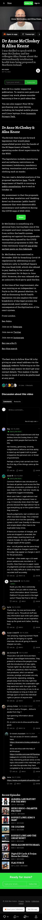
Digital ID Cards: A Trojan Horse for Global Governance (23, 855)
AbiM (9, 476)
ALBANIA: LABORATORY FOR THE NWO (23, 800)
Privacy (21, 901)
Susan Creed (12, 632)
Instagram (18, 337)
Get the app (32, 909)
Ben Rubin (5, 69)
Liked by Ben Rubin (15, 431)
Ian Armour (11, 653)
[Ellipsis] (39, 429)
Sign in (37, 3)
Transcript (29, 34)
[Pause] (2, 27)
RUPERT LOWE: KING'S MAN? (23, 818)
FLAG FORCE (17, 863)
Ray (8, 429)
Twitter (17, 332)
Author (13, 584)
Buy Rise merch (9, 348)
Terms (27, 901)
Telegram (17, 326)
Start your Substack (15, 909)
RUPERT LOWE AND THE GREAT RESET (23, 837)
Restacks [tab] (17, 402)
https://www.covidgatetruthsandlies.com (23, 780)
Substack (6, 365)
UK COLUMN (17, 827)
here (25, 180)
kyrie (9, 607)
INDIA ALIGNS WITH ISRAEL (25, 845)
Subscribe (28, 3)
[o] (5, 801)
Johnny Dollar (12, 706)
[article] (21, 802)
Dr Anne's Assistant (17, 733)
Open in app (12, 34)
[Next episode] (8, 27)
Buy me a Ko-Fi (9, 343)
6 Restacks (29, 385)
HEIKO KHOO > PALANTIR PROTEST (24, 809)
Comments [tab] (7, 402)
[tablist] (12, 401)
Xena (9, 777)
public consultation (11, 186)
